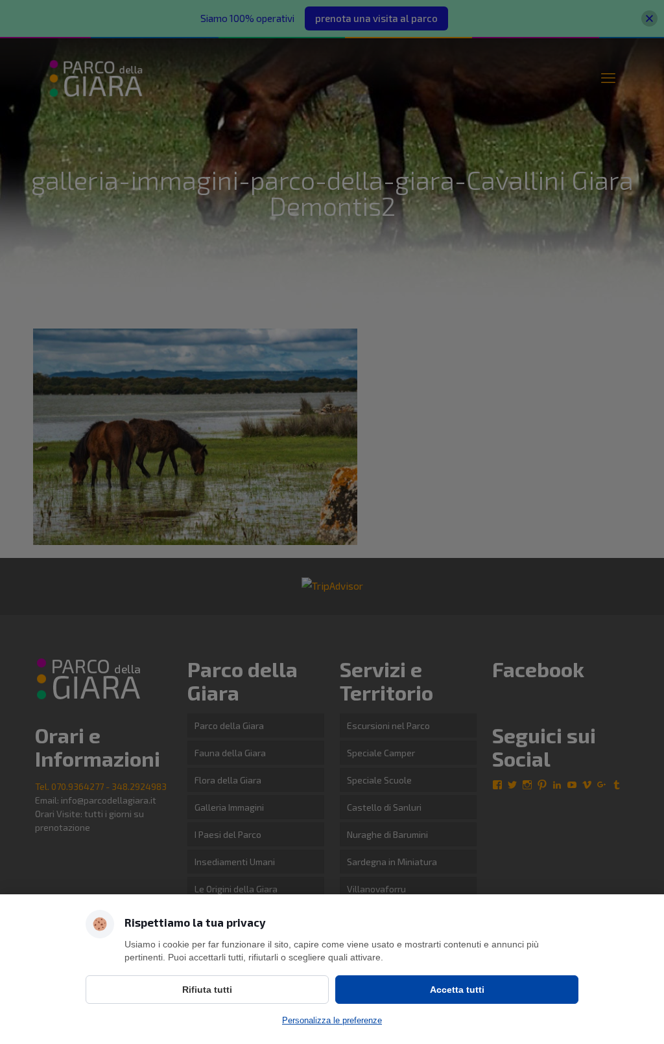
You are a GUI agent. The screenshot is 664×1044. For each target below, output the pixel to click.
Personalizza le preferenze (332, 1020)
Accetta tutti (457, 989)
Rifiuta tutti (207, 989)
